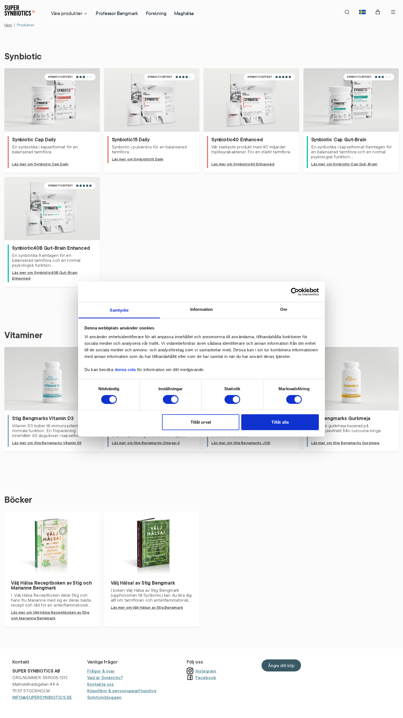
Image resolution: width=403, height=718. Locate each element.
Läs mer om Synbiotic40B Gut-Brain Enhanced (45, 275)
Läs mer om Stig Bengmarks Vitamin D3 (46, 442)
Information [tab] (201, 309)
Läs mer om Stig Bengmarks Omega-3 (146, 442)
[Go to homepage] (19, 11)
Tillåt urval (201, 422)
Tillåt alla (280, 422)
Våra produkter (66, 13)
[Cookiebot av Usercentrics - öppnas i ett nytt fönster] (295, 292)
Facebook (205, 677)
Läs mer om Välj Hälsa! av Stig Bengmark (147, 607)
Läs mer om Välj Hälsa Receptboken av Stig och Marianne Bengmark (50, 615)
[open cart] (377, 12)
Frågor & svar (101, 671)
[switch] (170, 399)
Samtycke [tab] (119, 310)
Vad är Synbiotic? (105, 677)
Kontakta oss (100, 684)
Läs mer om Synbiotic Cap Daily (40, 164)
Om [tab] (283, 309)
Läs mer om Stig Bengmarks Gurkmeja (345, 442)
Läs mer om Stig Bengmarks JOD (240, 442)
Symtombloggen (104, 697)
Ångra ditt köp (281, 665)
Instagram (205, 671)
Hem (8, 24)
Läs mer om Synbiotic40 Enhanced (242, 164)
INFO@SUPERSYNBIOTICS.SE (42, 697)
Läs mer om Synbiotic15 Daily (138, 159)
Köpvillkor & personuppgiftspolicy (122, 690)
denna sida (125, 369)
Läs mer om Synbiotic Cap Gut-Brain (344, 164)
